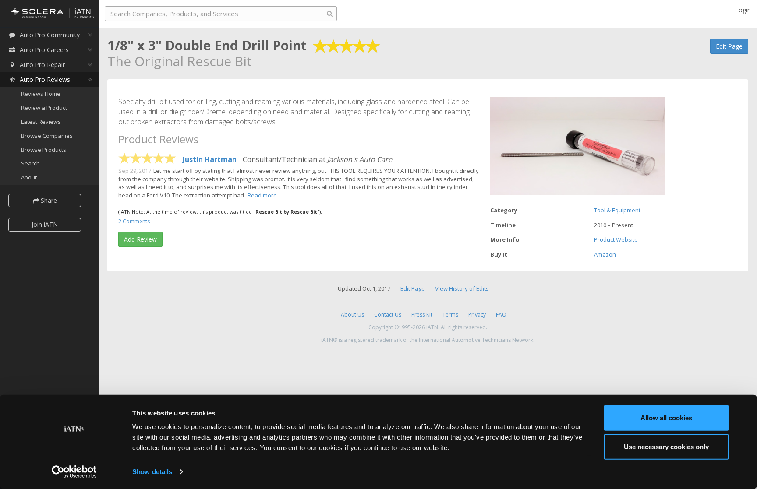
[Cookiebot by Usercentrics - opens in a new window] (74, 471)
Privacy (477, 314)
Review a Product (44, 108)
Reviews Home (40, 94)
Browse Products (43, 150)
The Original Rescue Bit (179, 61)
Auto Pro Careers (44, 50)
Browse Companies (47, 136)
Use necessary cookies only (666, 446)
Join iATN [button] (45, 224)
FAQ (501, 314)
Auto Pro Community (50, 35)
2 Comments (134, 221)
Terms (450, 314)
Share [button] (48, 200)
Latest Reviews (41, 122)
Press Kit (421, 314)
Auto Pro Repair (42, 64)
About (29, 177)
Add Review (140, 239)
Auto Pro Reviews (45, 79)
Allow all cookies (666, 418)
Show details (152, 471)
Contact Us (387, 314)
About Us (352, 314)
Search (30, 163)
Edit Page (729, 46)
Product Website (616, 239)
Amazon (605, 254)
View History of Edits (462, 288)
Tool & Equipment (617, 210)
